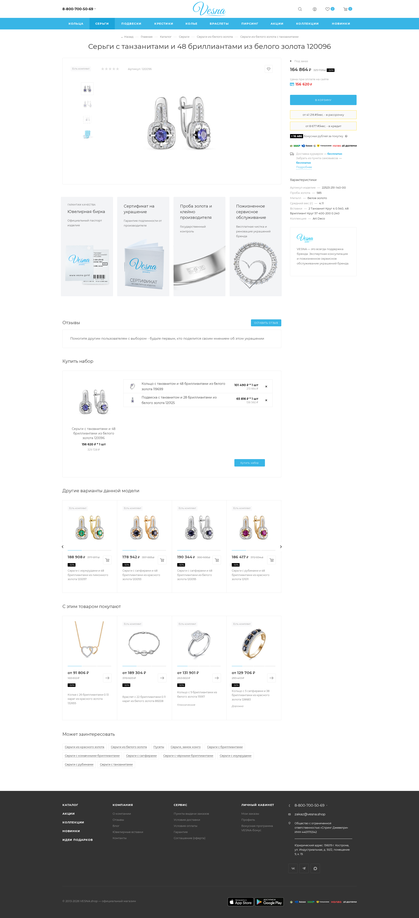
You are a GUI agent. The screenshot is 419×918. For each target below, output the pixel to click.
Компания (123, 805)
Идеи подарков (77, 839)
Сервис (180, 805)
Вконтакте (293, 868)
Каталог (70, 805)
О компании (122, 813)
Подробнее (304, 167)
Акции (68, 813)
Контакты (120, 838)
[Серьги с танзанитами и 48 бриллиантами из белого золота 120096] (179, 123)
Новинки (71, 831)
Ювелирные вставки (128, 832)
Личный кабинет (257, 805)
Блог (116, 826)
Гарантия (181, 832)
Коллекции (73, 822)
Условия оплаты (185, 826)
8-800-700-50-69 (77, 9)
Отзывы (118, 819)
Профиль (248, 819)
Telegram (304, 868)
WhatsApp (315, 868)
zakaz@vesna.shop (310, 814)
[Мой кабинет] (315, 9)
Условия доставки (187, 819)
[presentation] (62, 546)
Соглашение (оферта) (189, 838)
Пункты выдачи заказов (191, 813)
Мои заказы (250, 813)
